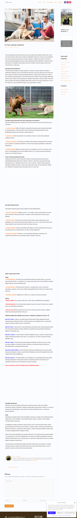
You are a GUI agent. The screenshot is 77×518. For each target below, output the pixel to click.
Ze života (7, 47)
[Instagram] (67, 2)
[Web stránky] (46, 501)
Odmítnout (60, 512)
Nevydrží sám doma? (66, 72)
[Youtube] (70, 2)
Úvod (40, 2)
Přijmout (51, 512)
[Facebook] (65, 2)
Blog (56, 2)
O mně (44, 2)
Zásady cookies (54, 515)
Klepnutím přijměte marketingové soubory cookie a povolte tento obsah (66, 39)
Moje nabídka (50, 2)
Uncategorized (64, 83)
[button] (74, 502)
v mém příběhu (34, 460)
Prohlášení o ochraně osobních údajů (64, 515)
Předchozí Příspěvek (12, 467)
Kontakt (60, 2)
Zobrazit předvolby (70, 512)
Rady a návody (64, 81)
